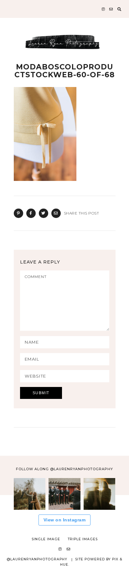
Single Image (46, 539)
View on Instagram (65, 519)
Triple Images (83, 539)
